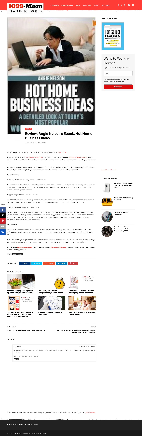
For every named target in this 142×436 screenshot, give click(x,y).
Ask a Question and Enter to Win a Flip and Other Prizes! (123, 185)
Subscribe (118, 87)
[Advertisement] (52, 405)
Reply (16, 359)
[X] (3, 215)
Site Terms (105, 5)
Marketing (87, 5)
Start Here (54, 5)
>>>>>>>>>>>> (109, 170)
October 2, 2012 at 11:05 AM (87, 346)
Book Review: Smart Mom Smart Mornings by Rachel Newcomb (81, 292)
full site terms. (91, 412)
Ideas (78, 5)
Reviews (20, 254)
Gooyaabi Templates (40, 433)
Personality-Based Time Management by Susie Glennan (50, 292)
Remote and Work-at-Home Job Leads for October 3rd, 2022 (122, 229)
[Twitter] (121, 5)
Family (96, 5)
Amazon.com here (24, 247)
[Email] (3, 226)
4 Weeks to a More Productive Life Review (50, 313)
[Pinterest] (3, 221)
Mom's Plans (62, 152)
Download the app (58, 247)
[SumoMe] (3, 232)
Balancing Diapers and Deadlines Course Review (81, 313)
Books (28, 129)
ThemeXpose (19, 433)
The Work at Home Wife (34, 157)
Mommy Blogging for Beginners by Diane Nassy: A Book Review (20, 292)
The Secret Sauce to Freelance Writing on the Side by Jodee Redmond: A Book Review (20, 314)
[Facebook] (124, 5)
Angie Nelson (18, 347)
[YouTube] (118, 5)
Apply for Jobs (67, 5)
